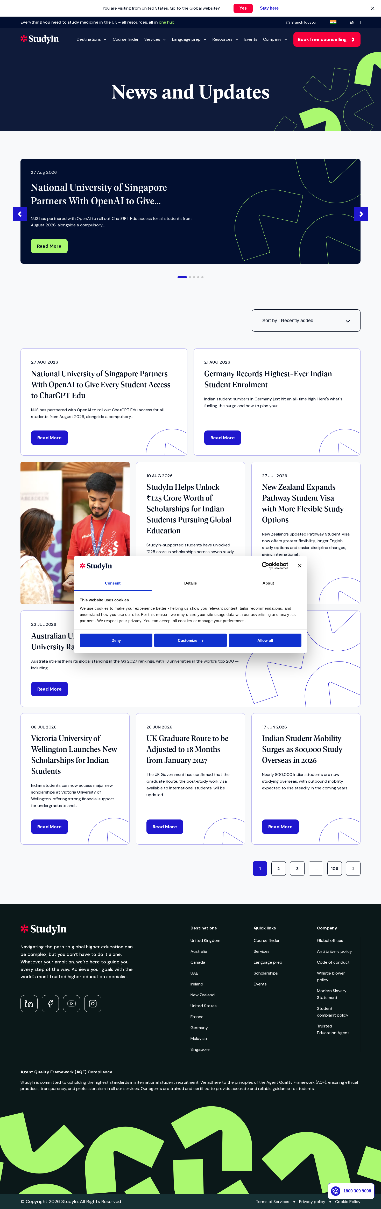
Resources (222, 39)
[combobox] (306, 320)
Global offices (330, 940)
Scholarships (266, 973)
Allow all (265, 640)
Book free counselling (322, 39)
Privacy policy (312, 1201)
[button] (182, 277)
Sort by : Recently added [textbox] (287, 320)
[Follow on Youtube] (71, 1003)
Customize (187, 640)
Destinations (89, 39)
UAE (194, 973)
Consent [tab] (113, 583)
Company (272, 39)
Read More (49, 246)
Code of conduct (333, 962)
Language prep (186, 39)
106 (334, 868)
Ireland (196, 984)
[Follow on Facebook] (50, 1003)
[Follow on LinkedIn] (29, 1003)
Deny (116, 640)
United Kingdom (205, 940)
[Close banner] (299, 566)
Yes (243, 8)
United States (203, 1006)
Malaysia (198, 1038)
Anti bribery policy (334, 951)
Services (152, 39)
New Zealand (202, 995)
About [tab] (268, 583)
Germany (199, 1027)
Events (250, 39)
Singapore (200, 1049)
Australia (198, 951)
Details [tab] (190, 583)
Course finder (126, 39)
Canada (197, 962)
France (196, 1016)
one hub (166, 22)
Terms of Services (272, 1201)
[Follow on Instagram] (92, 1003)
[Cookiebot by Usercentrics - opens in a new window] (265, 566)
